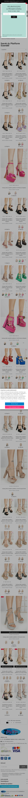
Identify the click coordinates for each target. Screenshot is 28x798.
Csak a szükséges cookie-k (14, 407)
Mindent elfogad (14, 403)
